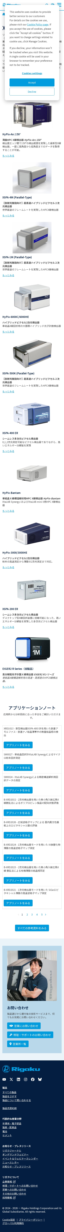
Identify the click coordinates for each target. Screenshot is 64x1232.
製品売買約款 (9, 1108)
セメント (7, 1135)
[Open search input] (47, 4)
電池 (4, 1131)
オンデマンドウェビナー (15, 1154)
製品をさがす (9, 1096)
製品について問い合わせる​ (16, 1100)
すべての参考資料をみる (32, 928)
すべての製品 (9, 1092)
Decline (32, 91)
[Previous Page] (18, 914)
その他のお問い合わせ (14, 1193)
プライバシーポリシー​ (31, 1219)
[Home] (3, 14)
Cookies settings (32, 73)
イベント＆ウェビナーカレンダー (20, 1158)
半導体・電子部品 (11, 1123)
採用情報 (7, 1197)
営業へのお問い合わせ (14, 1189)
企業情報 (7, 1181)
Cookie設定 (8, 1219)
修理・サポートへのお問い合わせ (20, 1185)
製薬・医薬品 (9, 1127)
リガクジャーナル (11, 1150)
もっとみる (8, 155)
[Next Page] (45, 914)
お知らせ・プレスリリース (16, 1166)
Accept (32, 82)
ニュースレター (10, 1162)
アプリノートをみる (18, 745)
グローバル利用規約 (13, 1223)
